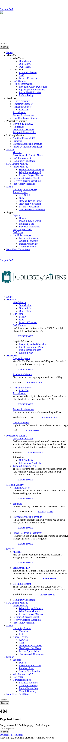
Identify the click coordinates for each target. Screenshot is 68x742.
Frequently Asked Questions (33, 86)
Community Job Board (24, 161)
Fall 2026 (23, 109)
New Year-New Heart (30, 203)
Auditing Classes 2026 (24, 138)
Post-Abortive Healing (24, 183)
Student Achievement (23, 115)
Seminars (17, 141)
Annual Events (20, 192)
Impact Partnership (28, 243)
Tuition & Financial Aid (24, 132)
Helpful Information (23, 83)
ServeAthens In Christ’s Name (28, 155)
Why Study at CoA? (23, 123)
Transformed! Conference (32, 209)
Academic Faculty (28, 72)
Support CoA (6, 9)
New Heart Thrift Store (18, 249)
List (21, 634)
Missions (17, 152)
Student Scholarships (29, 226)
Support (17, 215)
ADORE (23, 639)
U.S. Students (26, 460)
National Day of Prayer (30, 201)
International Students (23, 129)
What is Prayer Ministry (31, 608)
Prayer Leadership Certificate (27, 146)
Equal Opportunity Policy (32, 89)
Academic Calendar (22, 103)
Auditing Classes (21, 487)
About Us (11, 299)
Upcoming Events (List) (25, 189)
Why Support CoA (22, 229)
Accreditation (19, 112)
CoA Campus (19, 81)
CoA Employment (22, 158)
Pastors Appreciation (29, 206)
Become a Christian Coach (26, 178)
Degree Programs (21, 101)
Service (10, 149)
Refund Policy (26, 95)
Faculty (22, 316)
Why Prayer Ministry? (30, 172)
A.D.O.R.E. (25, 195)
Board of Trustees (28, 78)
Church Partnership (28, 241)
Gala (21, 198)
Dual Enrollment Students (25, 118)
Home (9, 52)
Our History (25, 66)
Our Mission (25, 61)
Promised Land (26, 223)
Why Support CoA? (23, 674)
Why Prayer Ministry (29, 611)
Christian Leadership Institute (27, 143)
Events (9, 186)
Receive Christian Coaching (27, 181)
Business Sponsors (28, 238)
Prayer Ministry (20, 166)
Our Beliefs (25, 63)
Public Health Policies (30, 92)
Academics (11, 355)
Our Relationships (22, 235)
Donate (22, 218)
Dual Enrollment (21, 422)
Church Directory (28, 246)
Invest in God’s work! (30, 221)
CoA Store (18, 232)
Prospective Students (16, 435)
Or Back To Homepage (11, 734)
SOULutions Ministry (17, 163)
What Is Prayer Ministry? (31, 169)
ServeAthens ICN (22, 567)
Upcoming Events (22, 628)
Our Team (18, 313)
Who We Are (19, 302)
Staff (21, 75)
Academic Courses (22, 106)
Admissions (18, 126)
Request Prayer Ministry (31, 175)
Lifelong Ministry (15, 484)
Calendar (23, 631)
